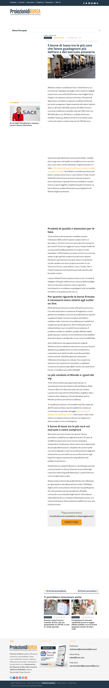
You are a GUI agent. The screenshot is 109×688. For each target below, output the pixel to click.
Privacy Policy (61, 683)
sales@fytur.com (77, 657)
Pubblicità (40, 2)
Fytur (40, 686)
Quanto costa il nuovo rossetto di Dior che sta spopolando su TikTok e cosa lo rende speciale (56, 623)
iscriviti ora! (71, 522)
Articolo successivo (87, 591)
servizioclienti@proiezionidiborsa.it (85, 666)
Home (46, 35)
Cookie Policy (71, 683)
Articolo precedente (56, 591)
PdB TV (58, 2)
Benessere (52, 35)
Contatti (21, 2)
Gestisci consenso (48, 683)
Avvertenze (30, 2)
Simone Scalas (59, 38)
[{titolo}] (86, 3)
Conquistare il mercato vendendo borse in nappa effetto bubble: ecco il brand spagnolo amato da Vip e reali (84, 624)
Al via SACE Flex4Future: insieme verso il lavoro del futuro (24, 124)
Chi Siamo (13, 2)
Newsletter (49, 2)
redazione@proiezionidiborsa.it (83, 649)
